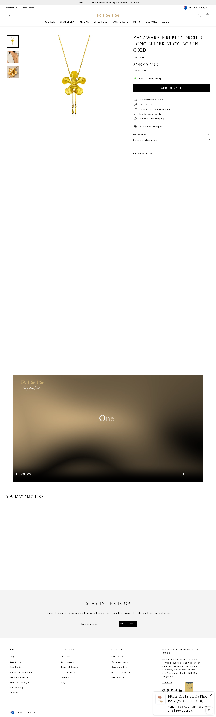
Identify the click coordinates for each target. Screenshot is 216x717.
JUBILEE (50, 21)
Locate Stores (27, 8)
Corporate (120, 21)
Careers (65, 677)
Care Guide (15, 667)
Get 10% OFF (118, 677)
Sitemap (14, 692)
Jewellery (67, 21)
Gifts (137, 21)
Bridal (84, 21)
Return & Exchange (19, 682)
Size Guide (15, 662)
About (166, 21)
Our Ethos (66, 657)
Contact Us (11, 8)
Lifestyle (101, 21)
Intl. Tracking (16, 687)
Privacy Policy (68, 672)
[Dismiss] (210, 696)
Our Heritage (67, 662)
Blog (63, 682)
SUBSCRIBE (128, 623)
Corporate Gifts (119, 667)
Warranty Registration (21, 672)
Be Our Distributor (120, 672)
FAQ (12, 657)
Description (140, 135)
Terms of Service (70, 667)
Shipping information (145, 140)
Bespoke (151, 21)
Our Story (167, 682)
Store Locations (119, 662)
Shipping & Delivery (20, 677)
